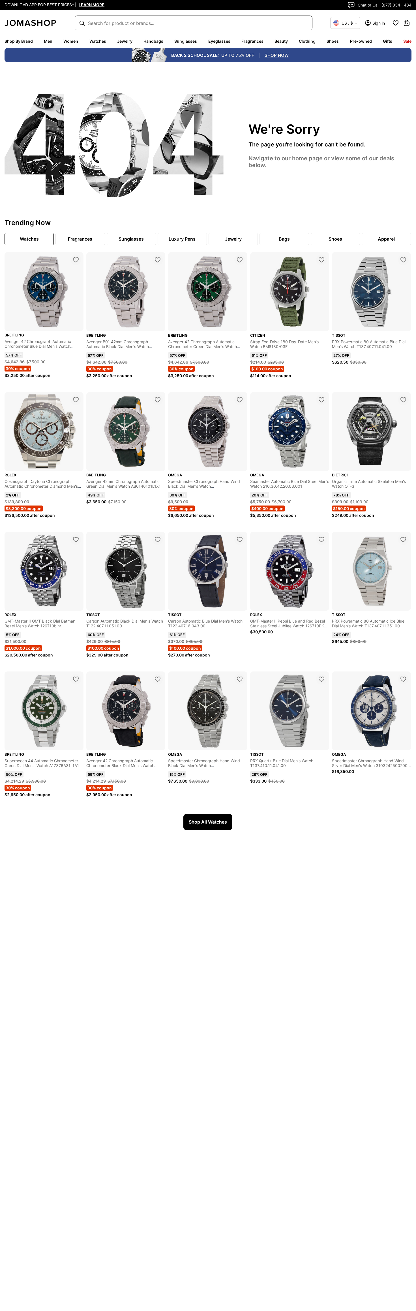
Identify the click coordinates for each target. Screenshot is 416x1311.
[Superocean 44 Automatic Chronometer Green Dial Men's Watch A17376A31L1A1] (75, 679)
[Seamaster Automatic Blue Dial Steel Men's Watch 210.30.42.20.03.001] (321, 399)
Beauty (281, 41)
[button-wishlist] (395, 23)
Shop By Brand (19, 41)
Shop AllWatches (208, 822)
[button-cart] (406, 23)
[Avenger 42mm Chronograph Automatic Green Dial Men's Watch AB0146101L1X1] (157, 399)
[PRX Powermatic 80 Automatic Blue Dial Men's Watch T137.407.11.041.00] (403, 259)
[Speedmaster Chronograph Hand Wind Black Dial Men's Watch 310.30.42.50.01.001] (239, 399)
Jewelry (124, 41)
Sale (407, 41)
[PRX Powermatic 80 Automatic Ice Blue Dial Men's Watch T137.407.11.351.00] (403, 539)
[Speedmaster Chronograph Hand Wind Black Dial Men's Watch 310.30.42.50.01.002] (239, 679)
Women (70, 41)
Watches (97, 41)
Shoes (333, 41)
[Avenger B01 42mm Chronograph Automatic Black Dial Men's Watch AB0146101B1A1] (157, 259)
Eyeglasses (219, 41)
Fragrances (252, 41)
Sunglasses (185, 41)
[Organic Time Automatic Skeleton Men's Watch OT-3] (403, 399)
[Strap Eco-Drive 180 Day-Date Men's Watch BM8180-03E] (321, 259)
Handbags (153, 41)
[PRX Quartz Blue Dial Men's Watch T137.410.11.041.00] (321, 679)
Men (48, 41)
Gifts (387, 41)
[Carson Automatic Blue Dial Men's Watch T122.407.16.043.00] (239, 539)
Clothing (307, 41)
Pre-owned (361, 41)
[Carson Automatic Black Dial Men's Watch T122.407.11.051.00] (157, 539)
